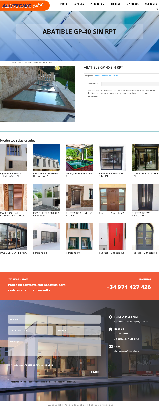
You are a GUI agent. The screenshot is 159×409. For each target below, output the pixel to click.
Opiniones (133, 3)
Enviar (95, 372)
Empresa (79, 3)
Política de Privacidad (101, 404)
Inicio (63, 3)
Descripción (93, 83)
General (97, 76)
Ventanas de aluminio (26, 62)
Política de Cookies (75, 404)
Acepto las (32, 364)
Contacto (151, 3)
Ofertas (115, 3)
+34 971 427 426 (128, 287)
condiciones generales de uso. (38, 364)
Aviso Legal (54, 404)
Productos (97, 3)
